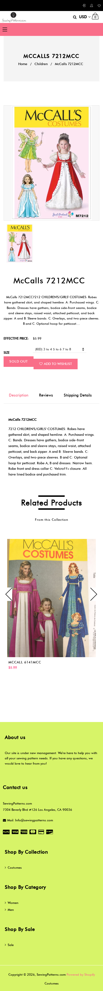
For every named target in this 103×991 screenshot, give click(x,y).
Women (13, 903)
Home (22, 64)
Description (18, 395)
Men (11, 910)
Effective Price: (16, 338)
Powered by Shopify (81, 974)
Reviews (46, 395)
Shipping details (78, 395)
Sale (11, 945)
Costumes (15, 867)
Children (41, 64)
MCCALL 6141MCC (24, 662)
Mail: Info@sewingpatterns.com (30, 820)
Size (7, 352)
